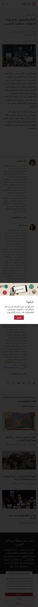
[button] (3, 286)
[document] (19, 303)
